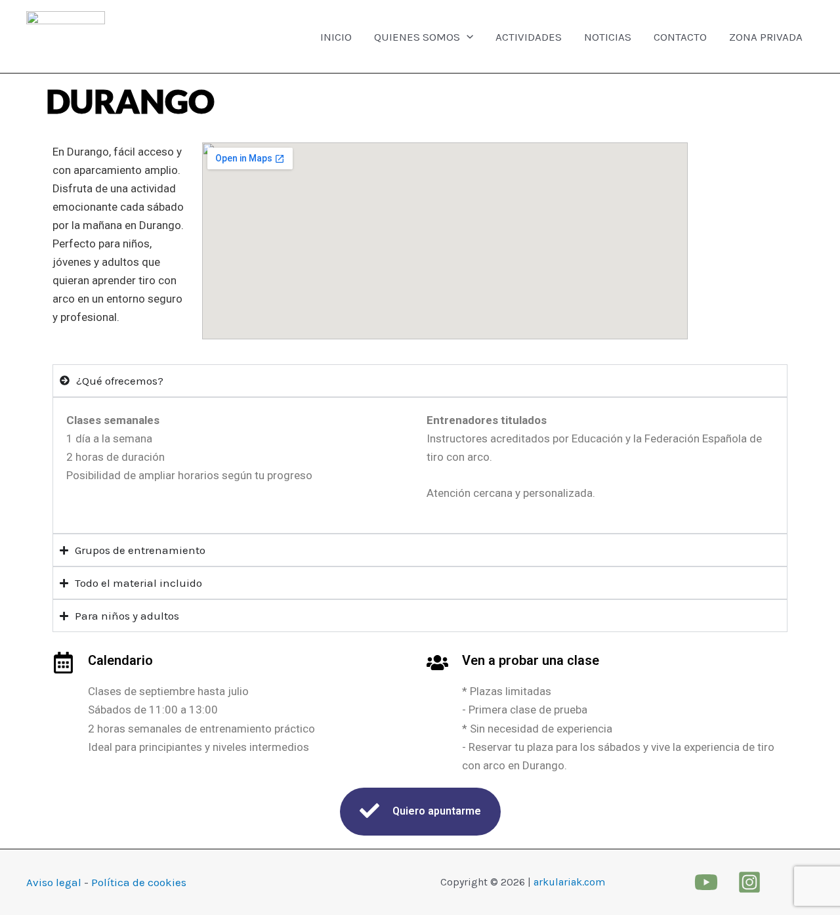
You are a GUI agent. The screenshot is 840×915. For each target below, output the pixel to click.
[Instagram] (749, 882)
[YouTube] (706, 882)
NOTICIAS (607, 36)
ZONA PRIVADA (766, 36)
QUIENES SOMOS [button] (417, 36)
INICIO (336, 36)
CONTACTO (680, 36)
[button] (466, 37)
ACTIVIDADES (528, 36)
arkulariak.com (569, 882)
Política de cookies (138, 882)
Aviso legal (53, 882)
